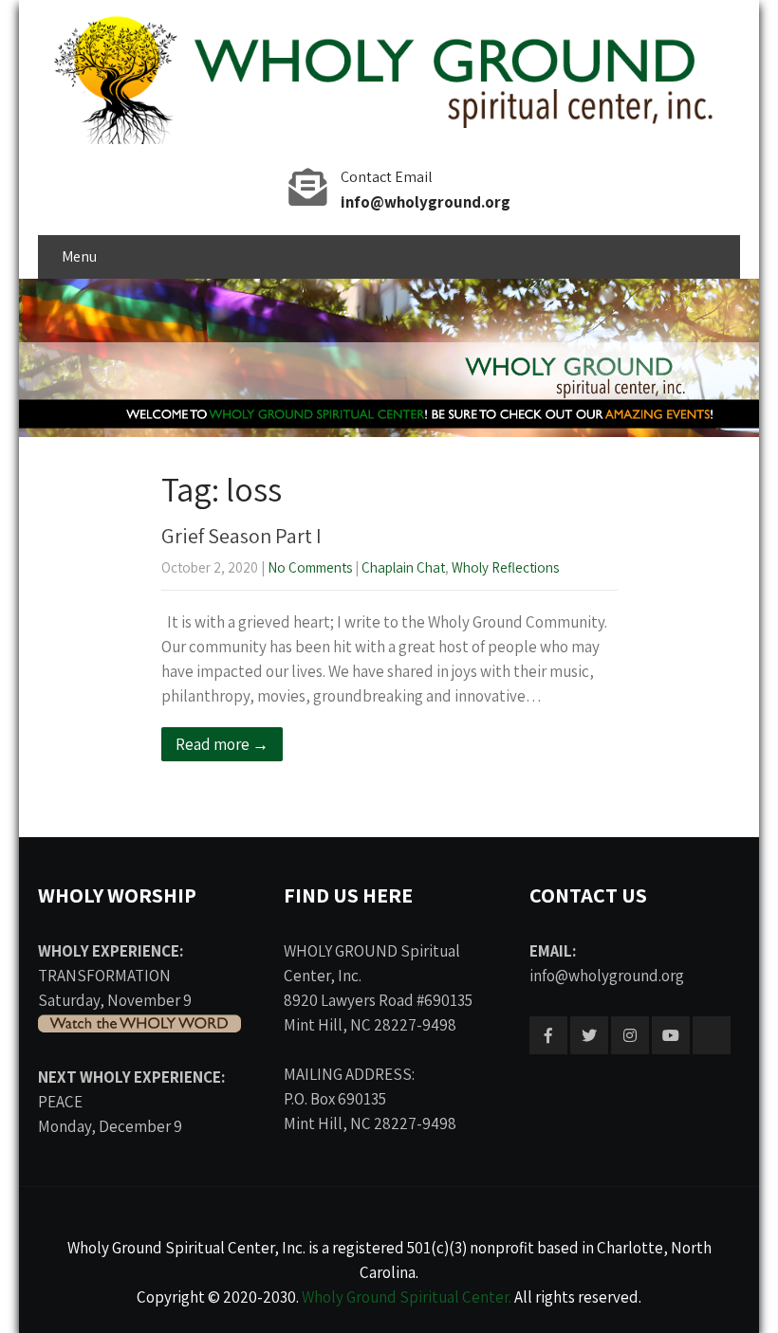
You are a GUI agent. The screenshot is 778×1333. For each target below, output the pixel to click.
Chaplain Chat (403, 567)
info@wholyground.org (425, 202)
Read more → (222, 744)
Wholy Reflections (505, 567)
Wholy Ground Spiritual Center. (406, 1297)
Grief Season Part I (241, 535)
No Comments (310, 567)
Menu (79, 256)
